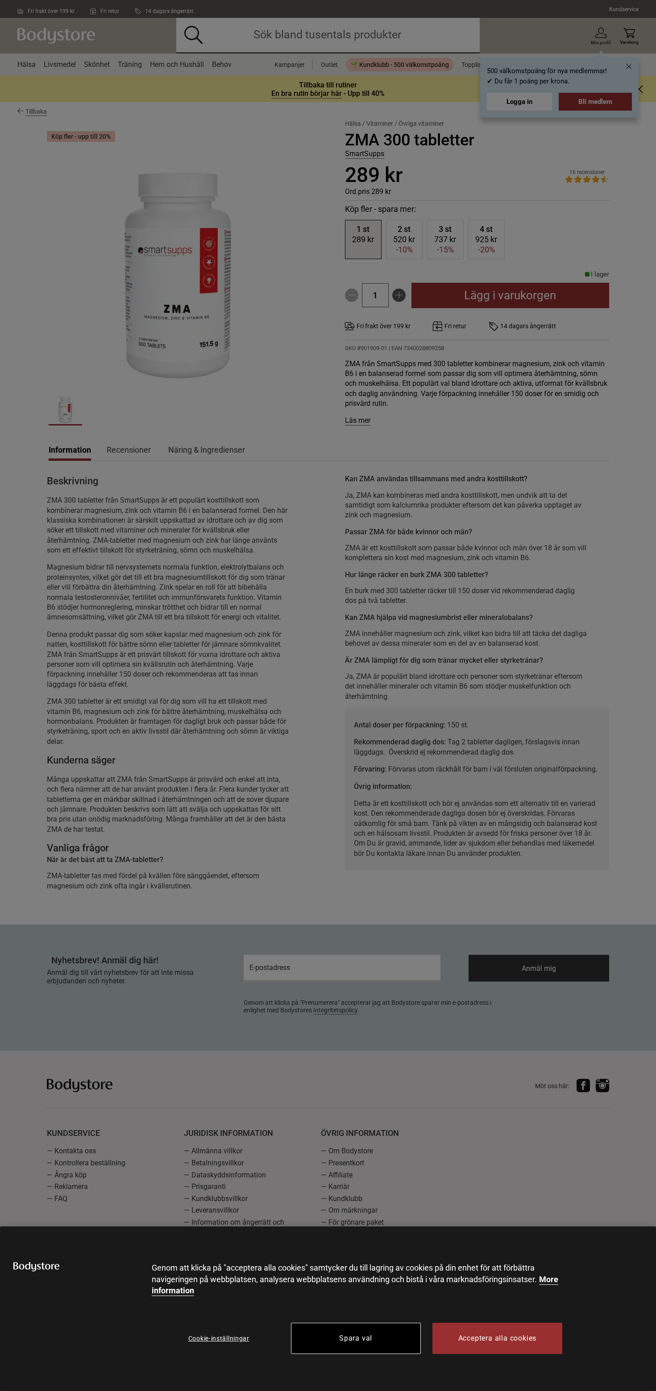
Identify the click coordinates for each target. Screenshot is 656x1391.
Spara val (355, 1338)
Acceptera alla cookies (497, 1338)
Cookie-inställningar (218, 1338)
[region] (328, 1308)
